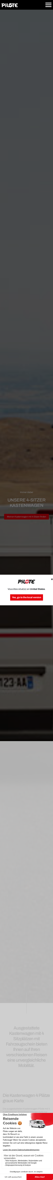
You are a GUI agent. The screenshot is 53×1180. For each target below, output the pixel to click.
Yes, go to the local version (26, 597)
